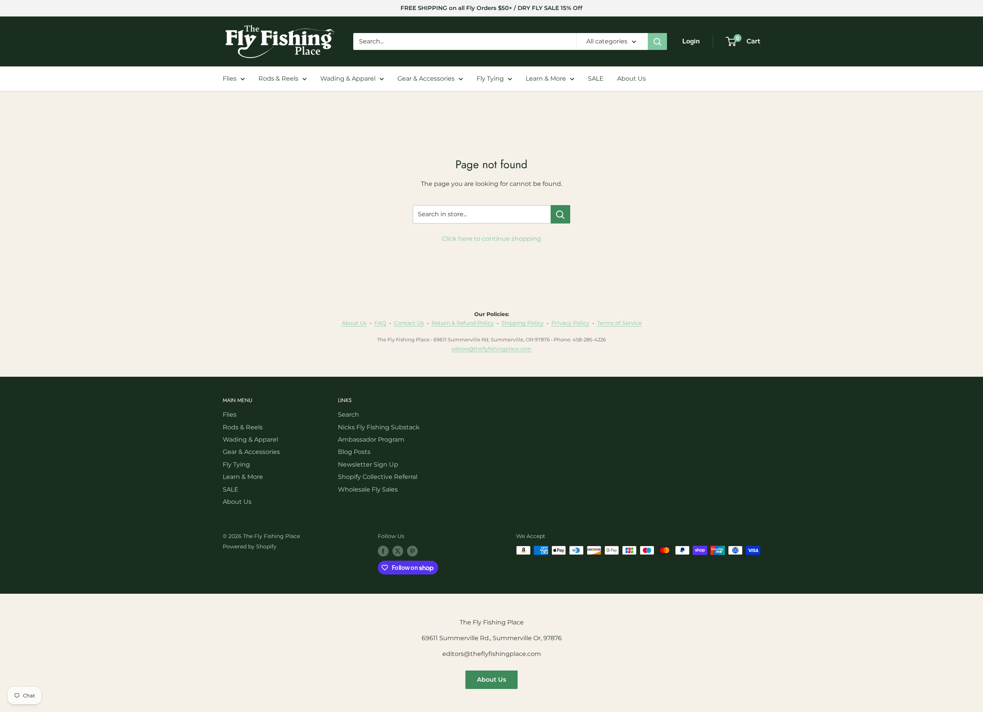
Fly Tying (490, 78)
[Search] (657, 41)
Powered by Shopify (249, 546)
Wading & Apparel (348, 78)
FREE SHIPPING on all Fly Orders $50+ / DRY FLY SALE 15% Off (491, 8)
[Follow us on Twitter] (397, 551)
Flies (230, 78)
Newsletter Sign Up (368, 464)
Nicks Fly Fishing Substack (379, 427)
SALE (596, 78)
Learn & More (546, 78)
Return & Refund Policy (463, 323)
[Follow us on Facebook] (383, 551)
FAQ (380, 323)
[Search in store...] (560, 214)
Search (348, 414)
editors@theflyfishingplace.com (491, 349)
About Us (631, 78)
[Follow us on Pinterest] (412, 551)
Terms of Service (619, 323)
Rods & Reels (278, 78)
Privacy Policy (570, 323)
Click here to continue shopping (491, 238)
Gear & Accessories (426, 78)
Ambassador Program (371, 439)
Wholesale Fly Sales (368, 489)
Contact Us (409, 323)
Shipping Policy (522, 323)
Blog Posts (354, 451)
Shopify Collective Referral (377, 476)
